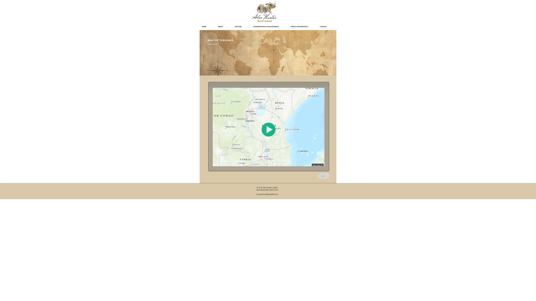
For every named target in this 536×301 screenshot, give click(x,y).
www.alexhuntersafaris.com (267, 190)
